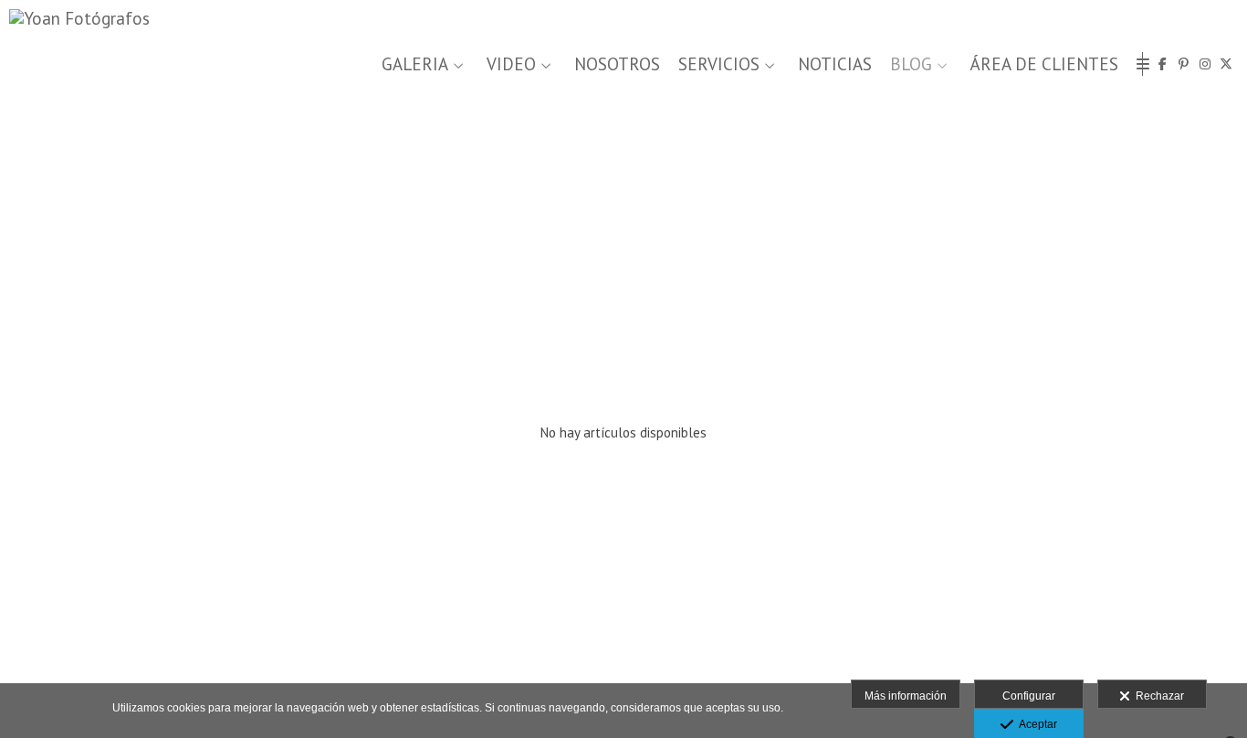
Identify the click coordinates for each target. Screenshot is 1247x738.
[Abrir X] (1226, 64)
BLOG (911, 64)
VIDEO (511, 64)
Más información (906, 696)
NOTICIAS (835, 64)
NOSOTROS (617, 64)
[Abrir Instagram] (1205, 64)
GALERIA (415, 64)
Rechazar (1157, 696)
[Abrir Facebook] (1163, 64)
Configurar (1028, 696)
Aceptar (1035, 724)
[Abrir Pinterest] (1184, 64)
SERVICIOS (719, 64)
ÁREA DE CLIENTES (1044, 64)
